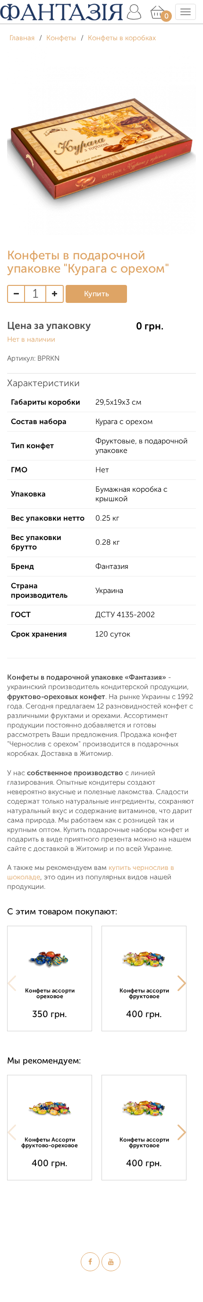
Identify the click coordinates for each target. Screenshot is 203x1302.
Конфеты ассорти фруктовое (144, 993)
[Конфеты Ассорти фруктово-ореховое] (49, 1107)
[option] (54, 978)
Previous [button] (11, 983)
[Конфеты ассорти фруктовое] (144, 958)
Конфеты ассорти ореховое (50, 993)
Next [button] (181, 983)
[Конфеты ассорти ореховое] (49, 958)
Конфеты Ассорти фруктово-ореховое (49, 1142)
